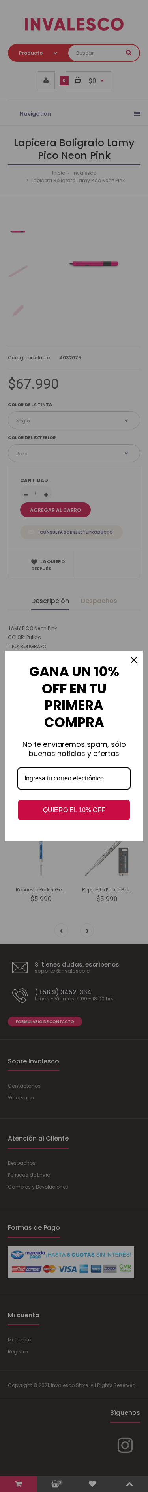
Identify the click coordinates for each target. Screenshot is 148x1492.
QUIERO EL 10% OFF (74, 810)
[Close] (133, 660)
